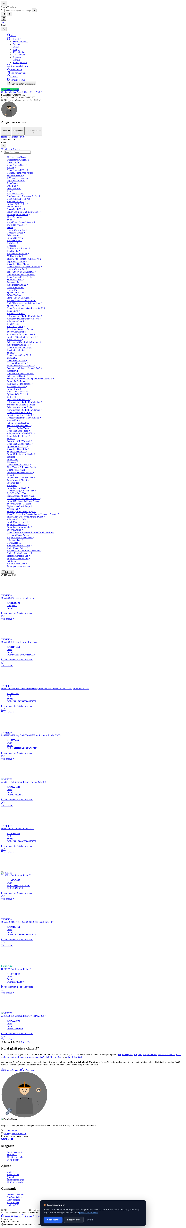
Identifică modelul (15, 1157)
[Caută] (34, 10)
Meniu (17, 1216)
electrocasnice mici (166, 1054)
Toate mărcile (13, 1160)
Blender (16, 60)
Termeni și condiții (15, 1194)
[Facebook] (6, 1139)
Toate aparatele (20, 62)
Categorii (14, 39)
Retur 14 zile (13, 1174)
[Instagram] (9, 1139)
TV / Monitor (19, 52)
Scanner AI (12, 1154)
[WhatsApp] (2, 1139)
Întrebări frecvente (15, 1179)
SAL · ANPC (36, 92)
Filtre (8, 572)
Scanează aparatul (12, 1070)
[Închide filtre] (3, 146)
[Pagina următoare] (31, 1042)
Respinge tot (73, 1219)
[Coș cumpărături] (3, 18)
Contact (14, 76)
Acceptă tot (53, 1219)
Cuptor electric (150, 1054)
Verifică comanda (15, 1182)
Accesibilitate (23, 92)
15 (28, 1042)
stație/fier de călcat (53, 1057)
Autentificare (16, 69)
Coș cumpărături (18, 73)
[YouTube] (12, 1139)
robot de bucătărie (74, 1057)
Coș (38, 1216)
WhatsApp (29, 1070)
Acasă (13, 35)
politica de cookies (88, 1212)
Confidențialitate (8, 92)
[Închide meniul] (4, 29)
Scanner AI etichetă (19, 66)
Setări (90, 1219)
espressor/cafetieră (35, 1057)
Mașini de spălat (125, 1054)
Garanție (11, 1177)
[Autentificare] (2, 22)
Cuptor (16, 47)
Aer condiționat (20, 54)
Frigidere (138, 1054)
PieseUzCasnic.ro (17, 1210)
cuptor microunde (18, 1057)
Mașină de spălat (20, 41)
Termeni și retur (17, 80)
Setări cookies (13, 1200)
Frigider (16, 44)
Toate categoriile (14, 1152)
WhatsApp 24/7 (11, 89)
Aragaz (16, 49)
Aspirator (17, 57)
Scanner (29, 1216)
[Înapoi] (4, 3)
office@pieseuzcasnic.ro (15, 1133)
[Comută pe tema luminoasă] (9, 14)
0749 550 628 (10, 1130)
